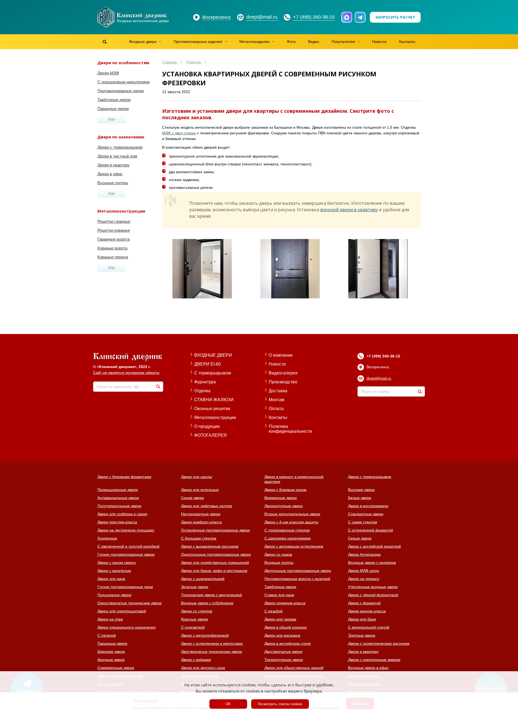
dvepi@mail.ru (379, 378)
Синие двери (192, 498)
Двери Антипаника (364, 554)
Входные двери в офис (368, 668)
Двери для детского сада (203, 668)
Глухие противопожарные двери (126, 554)
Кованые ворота (112, 248)
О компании (280, 355)
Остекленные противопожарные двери (215, 530)
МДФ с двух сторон (179, 133)
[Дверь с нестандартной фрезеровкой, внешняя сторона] (290, 268)
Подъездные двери (114, 595)
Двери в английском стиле (287, 643)
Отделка (202, 390)
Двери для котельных (200, 489)
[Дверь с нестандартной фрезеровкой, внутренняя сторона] (378, 268)
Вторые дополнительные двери (292, 514)
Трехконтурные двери (283, 659)
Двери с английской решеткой (374, 546)
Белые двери (359, 498)
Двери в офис (110, 174)
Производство (283, 382)
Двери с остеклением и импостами (212, 643)
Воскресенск (216, 17)
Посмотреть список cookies (280, 704)
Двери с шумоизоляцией (202, 579)
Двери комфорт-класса (201, 522)
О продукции (207, 426)
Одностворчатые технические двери (129, 603)
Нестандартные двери (200, 514)
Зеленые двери (194, 587)
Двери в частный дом (117, 156)
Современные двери (115, 668)
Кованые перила (112, 257)
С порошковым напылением (123, 82)
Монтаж (276, 399)
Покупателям (343, 41)
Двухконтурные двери (283, 506)
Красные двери (194, 619)
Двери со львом (278, 554)
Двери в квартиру (113, 165)
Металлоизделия (254, 41)
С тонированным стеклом (287, 530)
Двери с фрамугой (364, 603)
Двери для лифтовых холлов (206, 506)
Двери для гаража (280, 619)
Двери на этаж (110, 619)
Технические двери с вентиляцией (211, 595)
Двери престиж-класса (117, 522)
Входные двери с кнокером (372, 562)
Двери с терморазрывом (119, 147)
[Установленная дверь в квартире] (202, 268)
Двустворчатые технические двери (211, 651)
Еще (111, 119)
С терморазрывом (212, 373)
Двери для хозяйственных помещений (215, 562)
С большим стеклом (198, 538)
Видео (313, 41)
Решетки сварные (113, 221)
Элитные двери (361, 635)
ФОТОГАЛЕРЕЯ (210, 435)
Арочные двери (111, 659)
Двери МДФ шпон (363, 570)
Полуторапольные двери (119, 506)
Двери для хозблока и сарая (122, 514)
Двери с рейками (196, 659)
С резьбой (273, 611)
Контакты (407, 41)
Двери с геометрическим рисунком (379, 643)
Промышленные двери (117, 489)
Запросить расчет (395, 17)
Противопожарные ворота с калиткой (297, 579)
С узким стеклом (362, 522)
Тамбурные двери (114, 99)
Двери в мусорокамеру (368, 506)
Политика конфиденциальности (290, 429)
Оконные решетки (212, 408)
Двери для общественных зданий (293, 668)
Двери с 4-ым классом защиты (291, 522)
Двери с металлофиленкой (205, 635)
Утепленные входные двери (373, 587)
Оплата (276, 408)
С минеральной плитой (368, 627)
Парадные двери (113, 108)
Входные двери (142, 41)
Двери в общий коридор (285, 627)
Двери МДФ (108, 73)
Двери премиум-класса (284, 603)
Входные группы (112, 182)
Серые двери (360, 538)
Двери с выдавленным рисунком (209, 546)
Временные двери (280, 498)
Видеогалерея (283, 373)
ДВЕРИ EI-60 (207, 364)
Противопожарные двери (120, 90)
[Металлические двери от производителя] (127, 357)
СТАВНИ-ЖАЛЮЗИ (214, 399)
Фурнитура (205, 382)
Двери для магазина (282, 635)
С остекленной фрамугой (370, 530)
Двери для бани (362, 619)
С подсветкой (193, 627)
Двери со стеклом (196, 611)
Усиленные (107, 538)
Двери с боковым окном (285, 489)
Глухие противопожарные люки (125, 587)
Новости (379, 41)
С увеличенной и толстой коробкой (128, 546)
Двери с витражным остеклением (293, 546)
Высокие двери (361, 489)
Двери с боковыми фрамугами (124, 477)
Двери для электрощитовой (121, 611)
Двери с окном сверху (116, 562)
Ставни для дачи (279, 595)
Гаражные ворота (113, 239)
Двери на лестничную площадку (125, 530)
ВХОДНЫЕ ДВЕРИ (213, 355)
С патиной (106, 635)
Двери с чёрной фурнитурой (373, 595)
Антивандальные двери (118, 498)
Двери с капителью (114, 570)
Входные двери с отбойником (207, 603)
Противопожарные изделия (198, 41)
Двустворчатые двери (283, 651)
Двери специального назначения (126, 627)
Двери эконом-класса (367, 611)
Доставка (278, 390)
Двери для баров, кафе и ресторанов (214, 570)
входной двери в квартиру (349, 210)
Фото (291, 41)
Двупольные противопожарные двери (297, 570)
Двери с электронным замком (374, 659)
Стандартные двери (365, 514)
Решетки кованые (113, 230)
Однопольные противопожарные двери (216, 554)
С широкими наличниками (287, 538)
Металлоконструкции (215, 417)
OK (228, 704)
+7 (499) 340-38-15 (383, 356)
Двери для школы (196, 477)
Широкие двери (111, 651)
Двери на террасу (363, 579)
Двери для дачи (111, 579)
